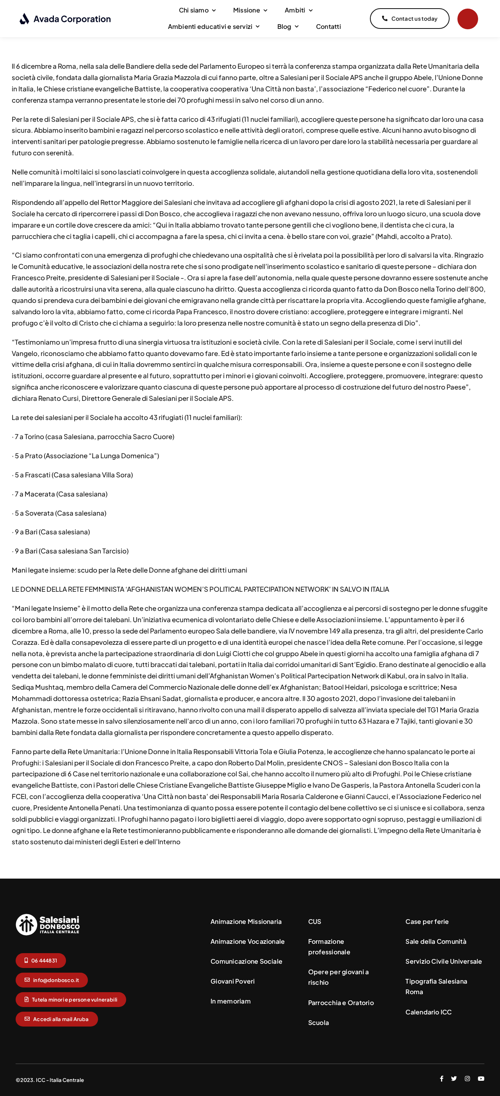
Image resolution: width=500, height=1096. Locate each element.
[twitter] (454, 1079)
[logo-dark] (65, 15)
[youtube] (481, 1079)
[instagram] (467, 1079)
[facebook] (441, 1079)
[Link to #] (467, 19)
